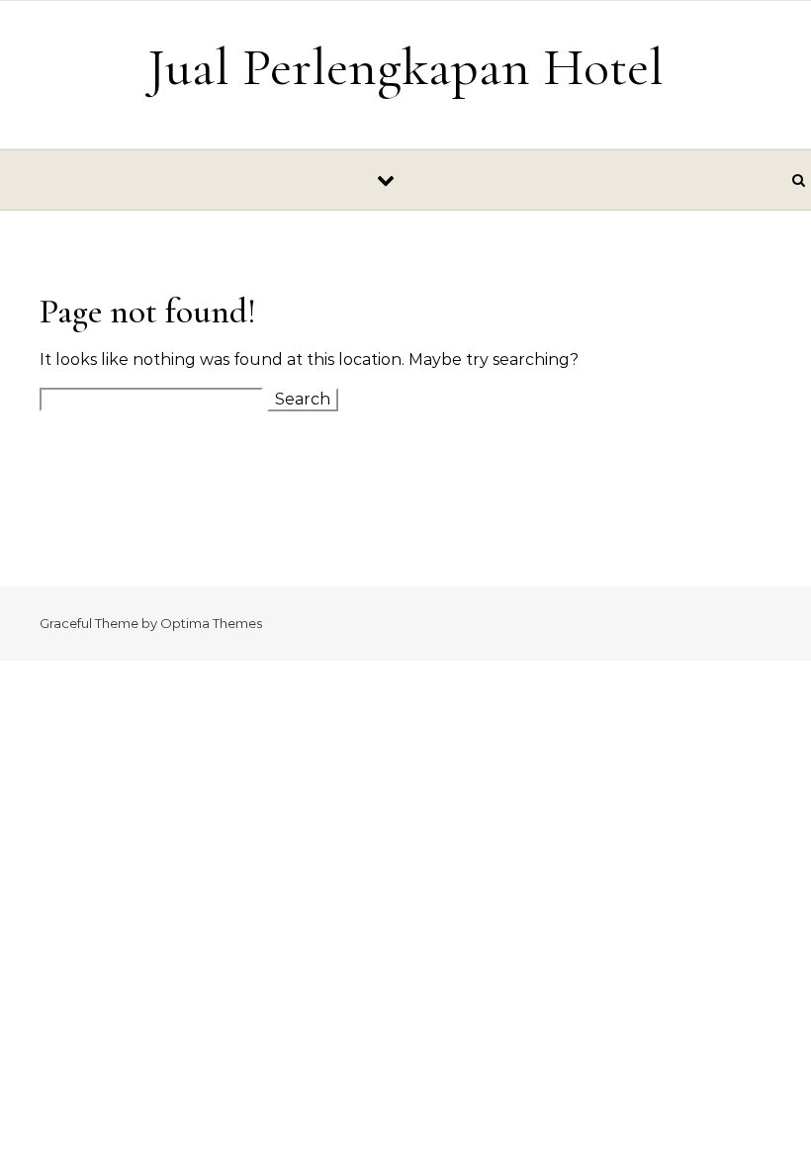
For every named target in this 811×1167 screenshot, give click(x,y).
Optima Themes (211, 623)
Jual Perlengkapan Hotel (405, 67)
